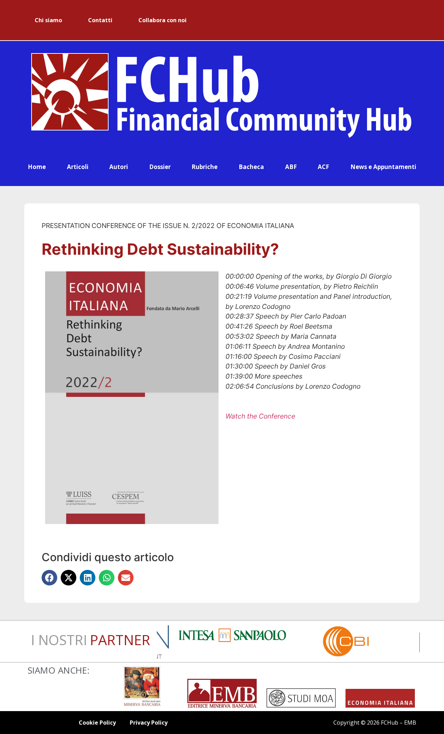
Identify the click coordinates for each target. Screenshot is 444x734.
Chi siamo (48, 20)
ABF (291, 167)
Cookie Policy (97, 722)
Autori (118, 167)
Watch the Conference (260, 416)
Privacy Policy (149, 722)
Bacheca (251, 167)
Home (37, 167)
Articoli (77, 167)
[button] (49, 577)
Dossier (160, 167)
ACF (323, 167)
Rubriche (204, 167)
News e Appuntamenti (383, 167)
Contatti (100, 20)
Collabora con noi (162, 20)
